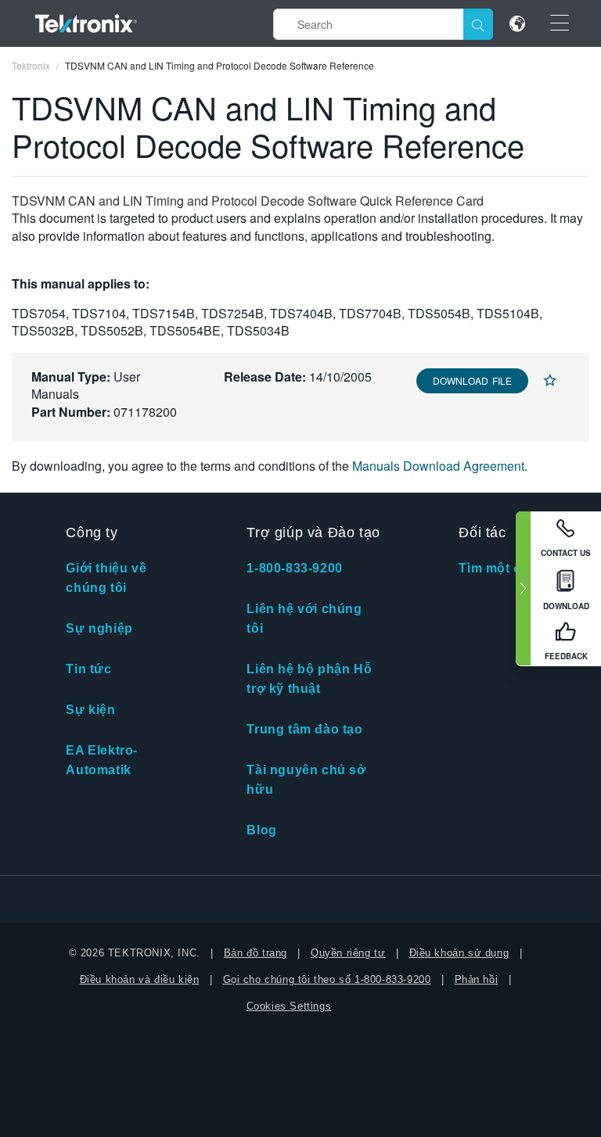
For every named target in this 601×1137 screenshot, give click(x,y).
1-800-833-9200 (294, 568)
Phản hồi (476, 979)
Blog (261, 830)
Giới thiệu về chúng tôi (106, 577)
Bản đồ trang (255, 953)
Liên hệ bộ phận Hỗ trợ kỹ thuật (309, 678)
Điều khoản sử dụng (459, 953)
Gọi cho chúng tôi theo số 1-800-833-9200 (327, 979)
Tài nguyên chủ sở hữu (306, 779)
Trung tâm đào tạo (304, 729)
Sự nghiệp (99, 628)
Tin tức (88, 669)
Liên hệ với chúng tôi (304, 618)
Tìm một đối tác (507, 568)
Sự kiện (90, 709)
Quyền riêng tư (348, 953)
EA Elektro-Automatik (102, 760)
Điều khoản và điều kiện (140, 979)
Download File (472, 380)
